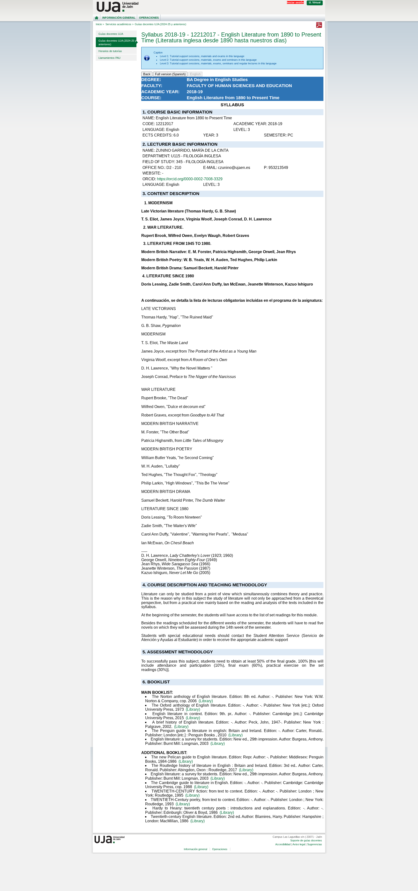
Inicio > (100, 24)
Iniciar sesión (295, 2)
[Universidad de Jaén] (209, 7)
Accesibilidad (283, 844)
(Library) (206, 701)
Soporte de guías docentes (306, 840)
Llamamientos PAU (109, 57)
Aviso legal (298, 844)
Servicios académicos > (119, 24)
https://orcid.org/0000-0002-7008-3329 (190, 179)
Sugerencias (314, 844)
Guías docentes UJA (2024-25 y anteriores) (117, 42)
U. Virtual (315, 2)
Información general (118, 17)
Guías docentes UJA (110, 33)
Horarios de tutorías (110, 51)
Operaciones (149, 17)
